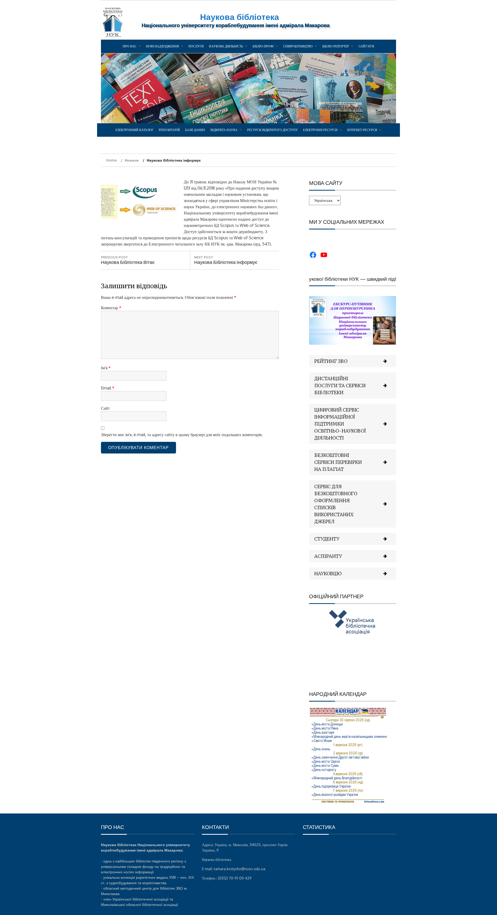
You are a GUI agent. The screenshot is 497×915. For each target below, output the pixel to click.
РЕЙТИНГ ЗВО (330, 361)
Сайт (105, 408)
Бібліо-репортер (335, 46)
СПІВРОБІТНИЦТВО (298, 46)
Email (107, 388)
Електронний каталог (134, 130)
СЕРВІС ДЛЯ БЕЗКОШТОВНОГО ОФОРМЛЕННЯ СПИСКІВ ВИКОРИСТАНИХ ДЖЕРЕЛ (335, 504)
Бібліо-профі (263, 46)
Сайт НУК (366, 46)
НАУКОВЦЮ (328, 574)
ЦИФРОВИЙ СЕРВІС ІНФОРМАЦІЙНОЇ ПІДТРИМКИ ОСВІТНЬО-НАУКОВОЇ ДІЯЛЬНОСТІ (340, 424)
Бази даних (195, 130)
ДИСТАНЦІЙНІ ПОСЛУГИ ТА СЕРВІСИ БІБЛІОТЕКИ (340, 385)
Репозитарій (169, 130)
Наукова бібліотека (239, 16)
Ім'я (106, 367)
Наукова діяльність (226, 46)
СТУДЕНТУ (326, 539)
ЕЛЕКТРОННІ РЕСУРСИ (320, 130)
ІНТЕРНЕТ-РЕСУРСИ (362, 130)
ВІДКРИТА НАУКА (224, 130)
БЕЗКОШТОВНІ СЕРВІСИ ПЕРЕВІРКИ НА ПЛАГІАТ (338, 462)
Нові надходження (162, 46)
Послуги (196, 46)
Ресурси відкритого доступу (272, 130)
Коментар (111, 307)
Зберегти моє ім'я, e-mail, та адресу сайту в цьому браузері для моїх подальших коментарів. (182, 434)
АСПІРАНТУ (328, 556)
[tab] (352, 361)
